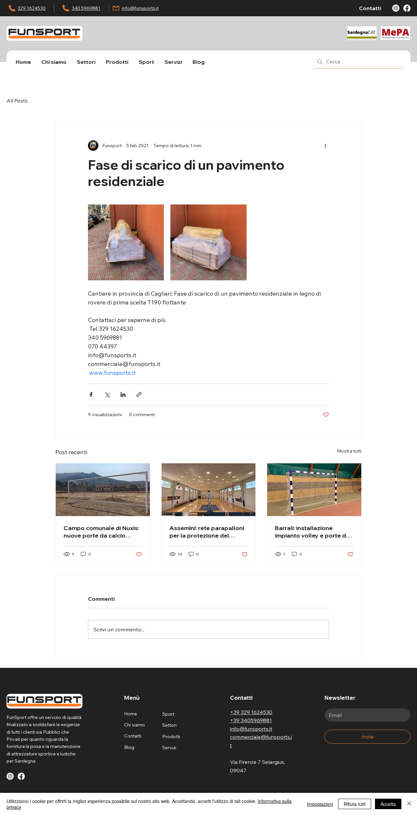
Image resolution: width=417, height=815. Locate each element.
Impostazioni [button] (320, 804)
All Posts (17, 100)
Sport (168, 714)
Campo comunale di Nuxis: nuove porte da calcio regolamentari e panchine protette (101, 531)
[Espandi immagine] (126, 242)
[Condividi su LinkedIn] (123, 394)
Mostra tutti (349, 451)
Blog (129, 747)
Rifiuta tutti (355, 804)
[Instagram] (395, 8)
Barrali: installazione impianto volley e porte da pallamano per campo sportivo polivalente (312, 531)
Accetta (388, 804)
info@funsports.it (140, 8)
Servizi (169, 748)
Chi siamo (134, 725)
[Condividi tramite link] (139, 394)
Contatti (132, 736)
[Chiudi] (409, 804)
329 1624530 (32, 8)
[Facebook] (406, 8)
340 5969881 (86, 8)
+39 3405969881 (251, 720)
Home (130, 714)
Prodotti (171, 736)
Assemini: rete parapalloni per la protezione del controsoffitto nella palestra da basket (206, 531)
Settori (169, 725)
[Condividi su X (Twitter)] (107, 394)
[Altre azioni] (325, 145)
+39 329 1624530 (251, 712)
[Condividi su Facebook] (91, 394)
